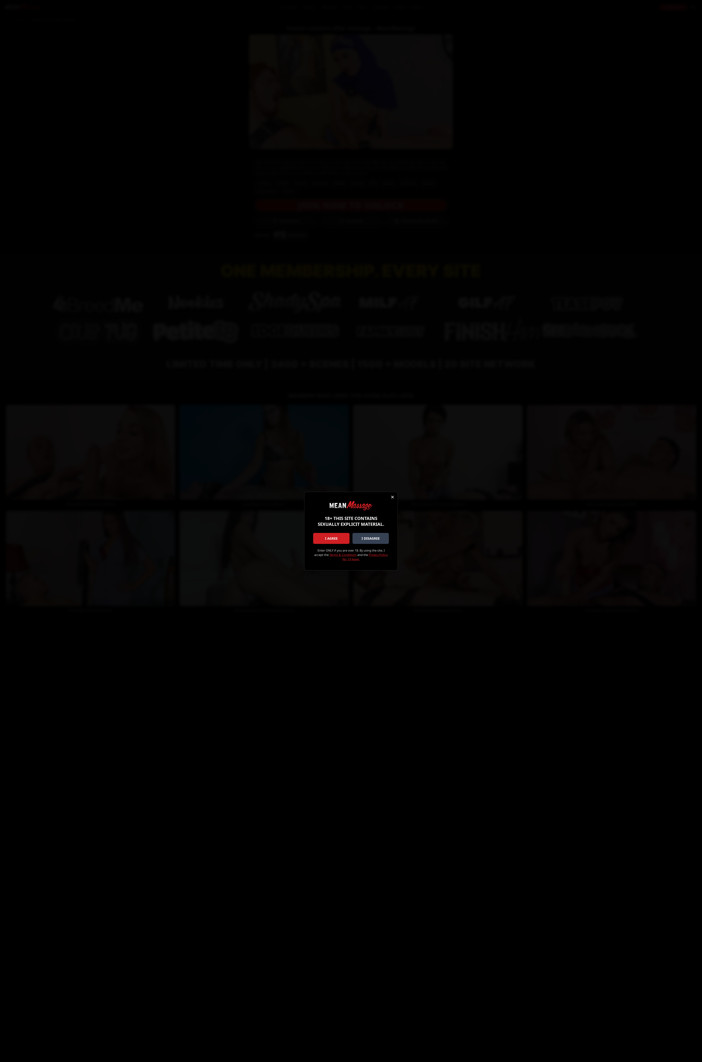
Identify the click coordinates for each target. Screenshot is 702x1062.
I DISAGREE (371, 538)
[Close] (392, 497)
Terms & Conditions (343, 555)
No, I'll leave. (351, 559)
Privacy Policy (378, 555)
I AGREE (331, 538)
